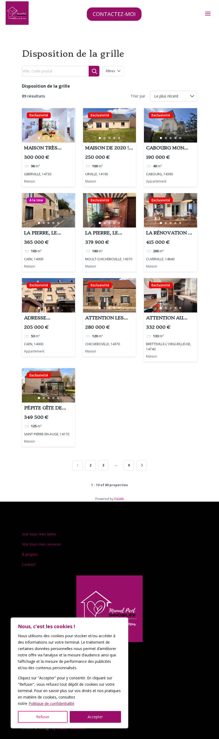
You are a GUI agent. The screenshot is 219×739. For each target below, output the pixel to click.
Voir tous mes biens (39, 534)
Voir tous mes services (41, 544)
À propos (30, 554)
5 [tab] (58, 138)
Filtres (110, 71)
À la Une (36, 200)
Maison (29, 181)
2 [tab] (43, 138)
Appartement (156, 181)
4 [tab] (53, 138)
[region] (69, 673)
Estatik (119, 499)
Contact (29, 564)
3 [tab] (48, 138)
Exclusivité (38, 115)
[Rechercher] (94, 71)
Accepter (95, 716)
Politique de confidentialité (51, 703)
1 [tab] (39, 138)
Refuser (42, 716)
